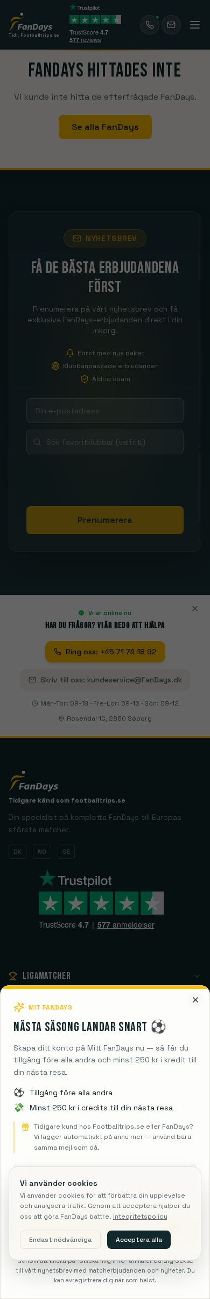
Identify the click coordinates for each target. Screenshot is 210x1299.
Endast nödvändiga (60, 1239)
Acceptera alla (139, 1239)
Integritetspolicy (140, 1216)
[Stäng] (195, 999)
